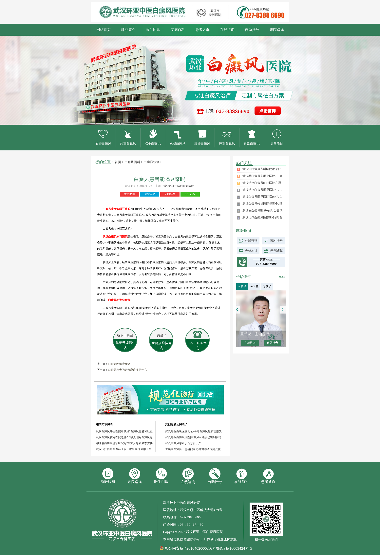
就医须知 (108, 482)
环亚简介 (128, 30)
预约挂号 (276, 240)
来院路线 (277, 30)
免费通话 (251, 250)
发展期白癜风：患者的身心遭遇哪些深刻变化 (193, 449)
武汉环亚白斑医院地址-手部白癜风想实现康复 (193, 431)
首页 (118, 162)
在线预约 (241, 482)
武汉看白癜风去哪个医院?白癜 (262, 176)
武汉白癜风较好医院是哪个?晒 (262, 203)
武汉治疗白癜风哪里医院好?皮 (262, 189)
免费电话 (149, 194)
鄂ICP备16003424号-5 (234, 548)
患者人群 (202, 30)
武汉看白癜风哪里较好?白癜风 (262, 210)
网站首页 (103, 30)
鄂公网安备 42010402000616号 (190, 548)
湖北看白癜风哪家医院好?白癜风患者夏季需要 (124, 443)
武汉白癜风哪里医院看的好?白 (262, 196)
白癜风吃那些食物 (119, 363)
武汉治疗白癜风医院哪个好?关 (262, 217)
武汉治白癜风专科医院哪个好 (261, 169)
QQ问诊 (190, 194)
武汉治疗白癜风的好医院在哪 (261, 182)
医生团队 (153, 30)
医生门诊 (161, 482)
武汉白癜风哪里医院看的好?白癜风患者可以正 (124, 431)
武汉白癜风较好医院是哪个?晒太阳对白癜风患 (124, 437)
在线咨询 (227, 30)
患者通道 (268, 482)
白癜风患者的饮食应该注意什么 (127, 369)
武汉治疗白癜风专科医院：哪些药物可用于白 (123, 449)
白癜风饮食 (152, 162)
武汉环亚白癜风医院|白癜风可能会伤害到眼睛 (193, 437)
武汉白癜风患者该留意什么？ (183, 443)
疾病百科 (178, 30)
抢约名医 (129, 194)
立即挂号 (170, 194)
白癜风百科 (132, 162)
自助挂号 (252, 30)
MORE (282, 277)
